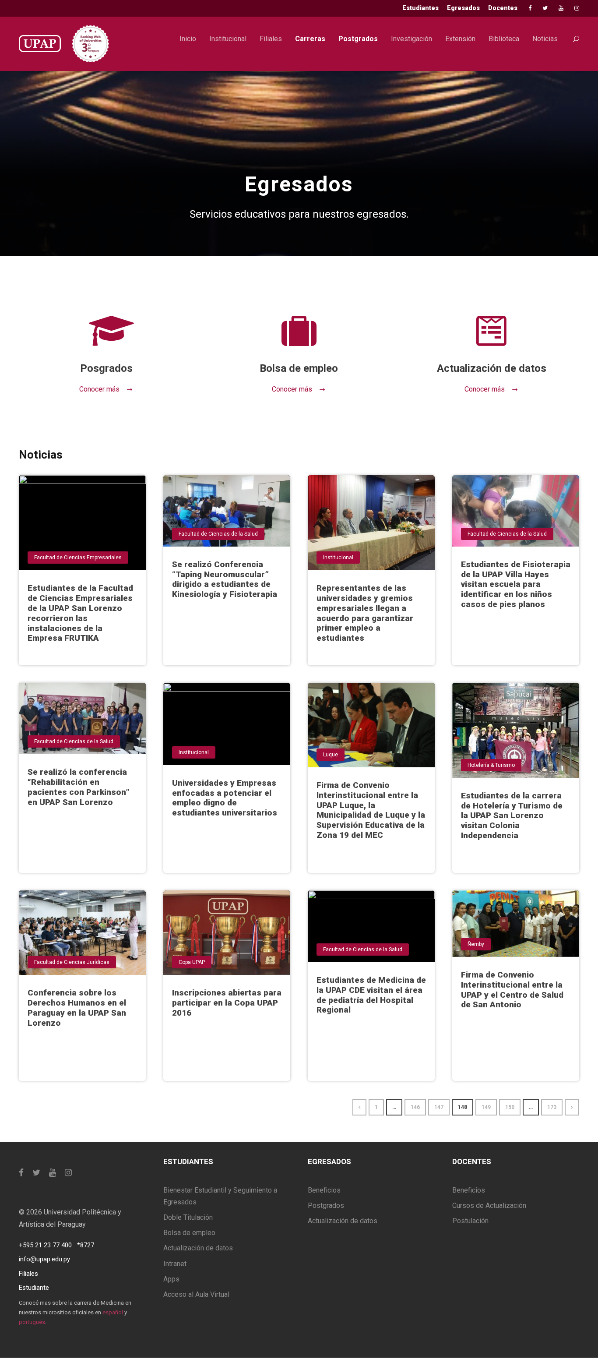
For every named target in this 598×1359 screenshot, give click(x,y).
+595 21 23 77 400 (45, 1245)
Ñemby (476, 944)
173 (551, 1107)
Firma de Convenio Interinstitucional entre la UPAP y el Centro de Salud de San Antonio (512, 990)
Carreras (310, 39)
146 (415, 1107)
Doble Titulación (188, 1217)
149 (486, 1107)
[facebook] (529, 8)
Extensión (460, 39)
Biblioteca (504, 39)
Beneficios (324, 1190)
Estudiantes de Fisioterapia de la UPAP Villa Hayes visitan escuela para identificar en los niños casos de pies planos (515, 584)
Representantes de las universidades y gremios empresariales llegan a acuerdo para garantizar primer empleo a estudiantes (365, 613)
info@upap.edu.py (44, 1259)
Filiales (271, 39)
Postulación (470, 1221)
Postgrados (358, 39)
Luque (330, 755)
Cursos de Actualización (489, 1205)
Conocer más (99, 389)
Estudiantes (420, 7)
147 (438, 1107)
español (112, 1312)
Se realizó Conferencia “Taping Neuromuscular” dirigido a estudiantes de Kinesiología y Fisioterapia (224, 579)
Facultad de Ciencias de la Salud (218, 534)
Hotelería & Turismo (491, 765)
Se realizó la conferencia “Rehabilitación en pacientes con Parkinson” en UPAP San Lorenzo (79, 787)
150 (509, 1107)
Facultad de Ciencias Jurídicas (71, 962)
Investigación (411, 39)
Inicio (187, 39)
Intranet (174, 1264)
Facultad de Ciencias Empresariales (78, 557)
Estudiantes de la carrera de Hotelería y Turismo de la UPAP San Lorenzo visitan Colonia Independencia (512, 815)
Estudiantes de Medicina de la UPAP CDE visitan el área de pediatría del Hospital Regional (371, 995)
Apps (171, 1279)
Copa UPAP (192, 962)
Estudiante (34, 1288)
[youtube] (561, 8)
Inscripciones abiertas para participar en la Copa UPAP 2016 (226, 1003)
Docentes (502, 7)
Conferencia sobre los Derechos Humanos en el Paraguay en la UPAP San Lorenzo (77, 1007)
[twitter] (545, 8)
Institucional (227, 39)
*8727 (85, 1245)
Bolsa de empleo (189, 1232)
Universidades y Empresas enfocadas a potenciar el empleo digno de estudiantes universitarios (224, 798)
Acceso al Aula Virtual (196, 1294)
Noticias (545, 39)
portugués (32, 1322)
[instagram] (576, 8)
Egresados (463, 7)
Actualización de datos (198, 1248)
